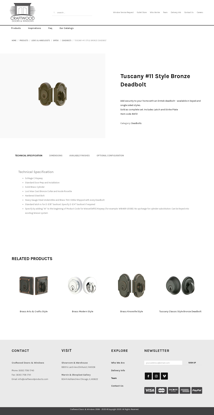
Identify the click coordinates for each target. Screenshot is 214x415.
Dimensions (55, 155)
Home (14, 40)
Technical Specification (28, 155)
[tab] (29, 156)
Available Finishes (79, 155)
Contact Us (189, 12)
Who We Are (155, 12)
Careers (200, 12)
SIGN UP (192, 363)
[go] (54, 12)
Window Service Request (123, 12)
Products (24, 40)
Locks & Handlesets (40, 40)
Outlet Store (142, 12)
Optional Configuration (110, 155)
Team (165, 12)
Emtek (56, 40)
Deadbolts (66, 40)
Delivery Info (176, 12)
